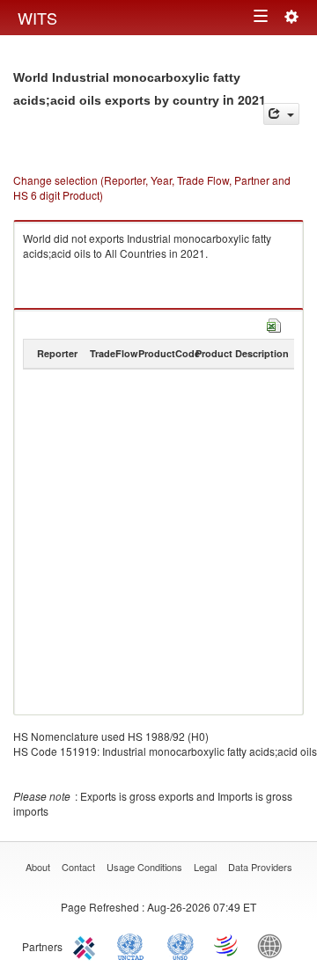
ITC (87, 945)
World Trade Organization (227, 945)
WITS (37, 17)
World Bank (273, 945)
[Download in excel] (274, 323)
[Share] (281, 114)
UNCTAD (133, 945)
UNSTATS (180, 945)
